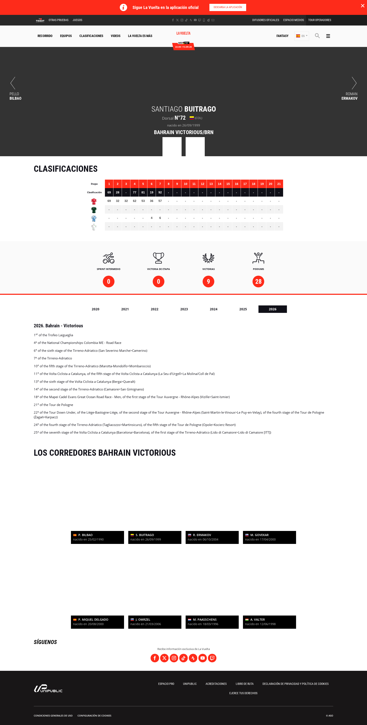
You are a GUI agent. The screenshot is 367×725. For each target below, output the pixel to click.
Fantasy (282, 36)
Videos (115, 36)
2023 (184, 309)
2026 (273, 309)
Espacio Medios (293, 20)
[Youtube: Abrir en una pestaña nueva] (195, 20)
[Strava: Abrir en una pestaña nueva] (191, 20)
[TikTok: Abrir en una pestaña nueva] (186, 20)
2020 (95, 309)
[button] (301, 36)
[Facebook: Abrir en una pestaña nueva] (173, 20)
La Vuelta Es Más (140, 36)
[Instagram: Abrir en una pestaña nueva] (182, 20)
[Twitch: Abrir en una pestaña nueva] (200, 20)
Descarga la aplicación (228, 7)
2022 (154, 309)
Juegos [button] (77, 20)
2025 (243, 309)
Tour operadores (319, 20)
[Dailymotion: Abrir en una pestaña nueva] (208, 20)
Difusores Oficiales (265, 20)
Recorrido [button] (45, 36)
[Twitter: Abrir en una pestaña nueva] (177, 20)
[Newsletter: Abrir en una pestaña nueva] (213, 20)
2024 (213, 309)
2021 (125, 309)
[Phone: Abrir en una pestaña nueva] (204, 20)
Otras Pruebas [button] (58, 20)
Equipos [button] (66, 36)
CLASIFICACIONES (91, 36)
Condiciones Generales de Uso (53, 715)
